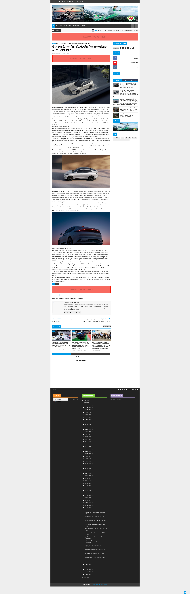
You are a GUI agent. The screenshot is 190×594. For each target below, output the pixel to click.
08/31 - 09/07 (88, 441)
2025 (85, 402)
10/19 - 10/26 (88, 424)
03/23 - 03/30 (88, 497)
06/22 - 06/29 (88, 466)
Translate (58, 401)
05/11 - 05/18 (88, 480)
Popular (117, 80)
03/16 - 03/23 (88, 500)
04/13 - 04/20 (88, 490)
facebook (100, 354)
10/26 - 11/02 (88, 422)
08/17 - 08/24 (88, 446)
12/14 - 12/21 (88, 407)
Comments (134, 80)
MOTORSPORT (76, 26)
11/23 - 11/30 (88, 414)
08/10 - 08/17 (88, 449)
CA (126, 137)
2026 (85, 400)
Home (53, 43)
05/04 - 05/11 (88, 483)
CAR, (68, 53)
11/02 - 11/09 (88, 419)
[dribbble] (72, 2)
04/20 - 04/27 (88, 488)
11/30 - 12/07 (88, 412)
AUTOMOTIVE (67, 26)
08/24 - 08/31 (88, 444)
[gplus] (65, 2)
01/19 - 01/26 (88, 569)
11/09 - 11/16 (88, 417)
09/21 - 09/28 (88, 434)
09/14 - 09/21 (88, 436)
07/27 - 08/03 (88, 453)
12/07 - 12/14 (88, 410)
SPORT (123, 140)
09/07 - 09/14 (88, 439)
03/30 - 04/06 (88, 495)
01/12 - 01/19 (88, 572)
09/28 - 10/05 (88, 431)
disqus (81, 354)
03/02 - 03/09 (88, 505)
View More (107, 326)
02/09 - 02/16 (88, 562)
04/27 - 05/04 (88, 485)
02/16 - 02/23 (88, 510)
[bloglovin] (70, 2)
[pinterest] (67, 2)
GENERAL (84, 26)
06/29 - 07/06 (88, 463)
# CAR (57, 284)
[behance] (78, 2)
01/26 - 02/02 (88, 567)
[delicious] (83, 2)
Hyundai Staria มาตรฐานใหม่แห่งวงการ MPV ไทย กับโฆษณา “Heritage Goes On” (129, 115)
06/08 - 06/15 (88, 471)
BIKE (61, 26)
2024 (85, 577)
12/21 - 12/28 (88, 405)
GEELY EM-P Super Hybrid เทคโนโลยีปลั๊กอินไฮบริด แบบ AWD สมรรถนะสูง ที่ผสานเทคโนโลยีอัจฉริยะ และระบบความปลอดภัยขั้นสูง (125, 93)
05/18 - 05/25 (88, 478)
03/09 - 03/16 (88, 502)
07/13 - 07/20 (88, 458)
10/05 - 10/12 (88, 429)
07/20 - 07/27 (88, 456)
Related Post (56, 326)
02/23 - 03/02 (88, 507)
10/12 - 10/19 (88, 427)
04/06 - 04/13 (88, 493)
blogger (61, 354)
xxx (126, 80)
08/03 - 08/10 (88, 451)
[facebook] (59, 2)
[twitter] (62, 2)
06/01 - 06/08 (88, 473)
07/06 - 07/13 (88, 461)
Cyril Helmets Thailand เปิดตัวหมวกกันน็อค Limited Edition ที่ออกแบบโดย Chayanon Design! (128, 109)
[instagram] (80, 2)
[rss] (75, 2)
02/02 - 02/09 (88, 564)
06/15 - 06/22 (88, 468)
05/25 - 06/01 (88, 475)
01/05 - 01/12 (88, 574)
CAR (57, 26)
